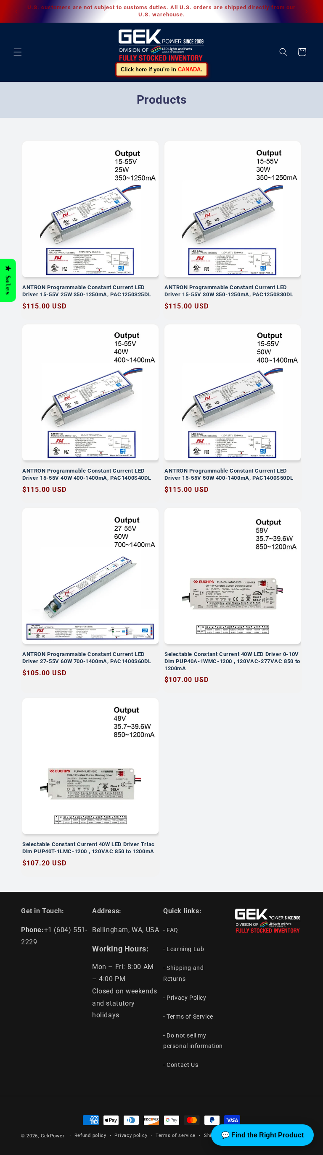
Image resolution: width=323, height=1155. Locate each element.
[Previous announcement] (16, 11)
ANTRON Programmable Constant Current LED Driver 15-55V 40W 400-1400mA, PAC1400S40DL (86, 474)
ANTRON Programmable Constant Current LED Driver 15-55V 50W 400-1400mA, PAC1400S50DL (228, 474)
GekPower (53, 1136)
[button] (17, 52)
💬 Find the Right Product (262, 1135)
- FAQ (170, 930)
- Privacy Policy (185, 997)
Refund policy (90, 1135)
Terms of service (176, 1135)
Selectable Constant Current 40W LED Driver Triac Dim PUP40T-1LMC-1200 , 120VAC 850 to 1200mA (88, 847)
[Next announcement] (306, 11)
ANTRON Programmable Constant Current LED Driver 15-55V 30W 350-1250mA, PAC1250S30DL (228, 291)
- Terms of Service (188, 1016)
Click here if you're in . (161, 69)
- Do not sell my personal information (193, 1040)
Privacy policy (130, 1135)
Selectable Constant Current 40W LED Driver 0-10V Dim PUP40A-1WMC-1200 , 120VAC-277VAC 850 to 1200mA (232, 661)
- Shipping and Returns (183, 973)
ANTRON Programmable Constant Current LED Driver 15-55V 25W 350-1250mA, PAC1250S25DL (86, 291)
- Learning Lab (183, 949)
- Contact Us (180, 1064)
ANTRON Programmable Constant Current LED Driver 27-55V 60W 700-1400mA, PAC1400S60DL (86, 657)
